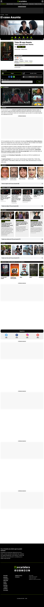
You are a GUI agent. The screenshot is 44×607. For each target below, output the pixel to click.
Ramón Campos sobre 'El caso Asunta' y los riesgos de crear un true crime (5, 197)
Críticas (5, 588)
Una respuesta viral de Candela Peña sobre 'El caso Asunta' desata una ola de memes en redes (36, 224)
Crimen (26, 61)
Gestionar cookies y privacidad (35, 579)
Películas (5, 580)
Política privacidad (33, 576)
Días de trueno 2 (10, 4)
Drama (30, 61)
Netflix (30, 62)
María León (31, 178)
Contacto (17, 577)
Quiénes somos (18, 575)
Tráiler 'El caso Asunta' (37, 196)
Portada (2, 14)
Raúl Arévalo (22, 178)
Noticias (5, 577)
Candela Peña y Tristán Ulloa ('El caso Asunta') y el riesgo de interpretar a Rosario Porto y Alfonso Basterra (27, 198)
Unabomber (31, 4)
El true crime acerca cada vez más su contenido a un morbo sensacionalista (7, 224)
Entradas (5, 590)
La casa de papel (3, 278)
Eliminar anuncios (22, 6)
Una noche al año (17, 4)
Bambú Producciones (24, 62)
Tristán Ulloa (13, 178)
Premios (5, 585)
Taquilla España (25, 4)
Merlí (30, 277)
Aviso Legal (31, 575)
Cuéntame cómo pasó (13, 278)
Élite (21, 277)
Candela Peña (4, 178)
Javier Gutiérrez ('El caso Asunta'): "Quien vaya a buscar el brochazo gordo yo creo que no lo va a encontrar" (16, 198)
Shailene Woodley (38, 4)
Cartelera (5, 579)
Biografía (21, 61)
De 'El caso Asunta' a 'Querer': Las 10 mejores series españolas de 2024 (22, 223)
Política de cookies (32, 578)
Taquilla (5, 587)
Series (6, 14)
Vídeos (5, 583)
